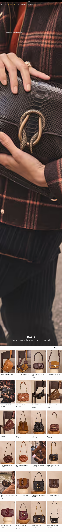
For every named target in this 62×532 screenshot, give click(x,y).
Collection (11, 32)
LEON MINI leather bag (53, 465)
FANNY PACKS (22, 340)
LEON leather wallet (5, 404)
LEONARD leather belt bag (23, 374)
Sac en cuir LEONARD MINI (53, 525)
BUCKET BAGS (30, 340)
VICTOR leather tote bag (38, 465)
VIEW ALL (15, 340)
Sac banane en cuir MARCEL (7, 435)
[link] (11, 4)
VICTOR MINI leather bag (22, 495)
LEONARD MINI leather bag (54, 374)
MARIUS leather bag (5, 525)
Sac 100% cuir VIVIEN (21, 404)
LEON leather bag (36, 525)
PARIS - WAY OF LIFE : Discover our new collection (31, 1)
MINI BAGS (37, 340)
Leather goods (18, 32)
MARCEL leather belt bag (6, 374)
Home (7, 32)
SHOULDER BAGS (45, 340)
